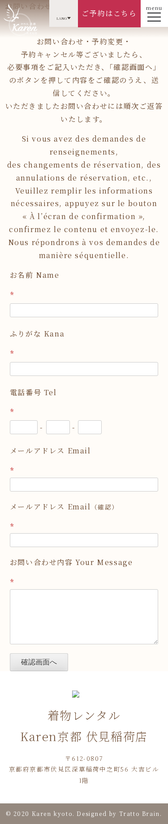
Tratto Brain (139, 813)
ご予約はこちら (109, 13)
